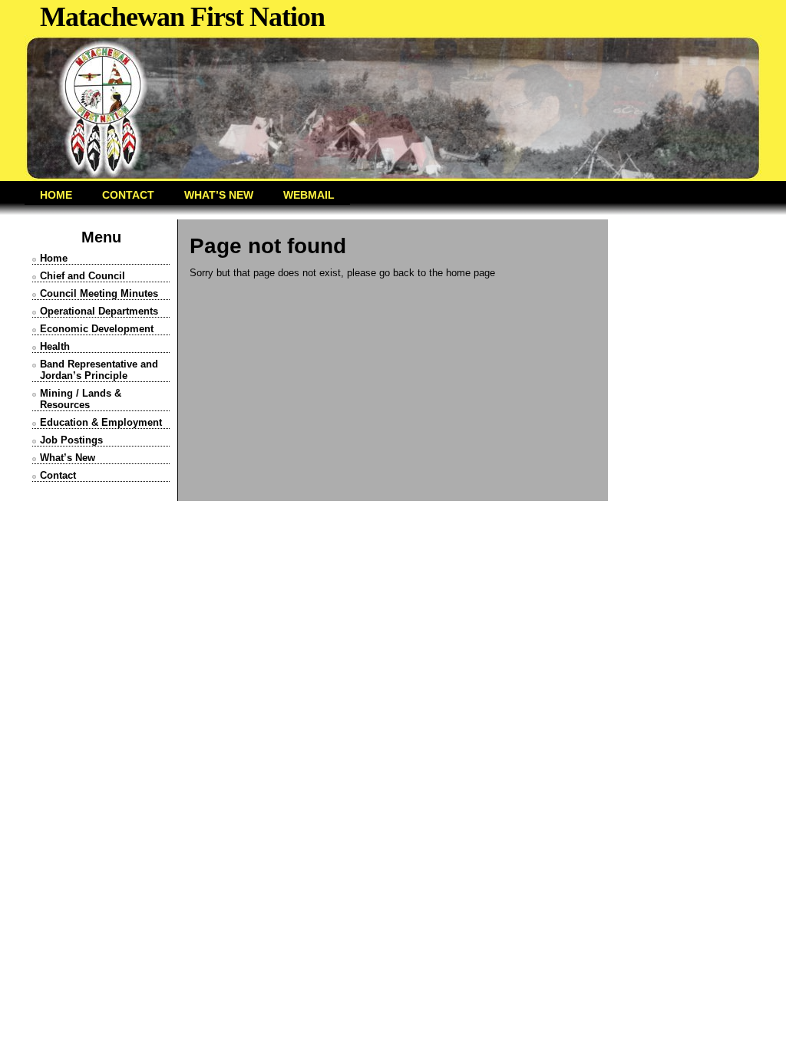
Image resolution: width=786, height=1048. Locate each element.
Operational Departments (99, 311)
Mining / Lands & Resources (80, 398)
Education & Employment (101, 422)
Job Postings (71, 440)
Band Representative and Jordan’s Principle (99, 369)
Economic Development (97, 329)
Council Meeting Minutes (99, 293)
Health (55, 346)
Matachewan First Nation (182, 17)
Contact (58, 475)
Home (54, 258)
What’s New (67, 457)
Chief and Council (82, 276)
